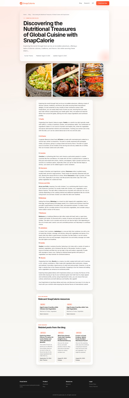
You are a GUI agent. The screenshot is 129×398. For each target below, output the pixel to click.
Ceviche (42, 153)
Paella (42, 119)
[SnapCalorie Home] (27, 3)
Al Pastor (43, 136)
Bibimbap (43, 198)
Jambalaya (43, 228)
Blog (80, 3)
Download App (102, 3)
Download (45, 384)
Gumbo (42, 243)
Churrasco (43, 168)
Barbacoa (43, 213)
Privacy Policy (92, 384)
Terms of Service (93, 386)
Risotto (43, 258)
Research (87, 3)
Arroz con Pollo (45, 183)
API (93, 3)
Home (25, 14)
